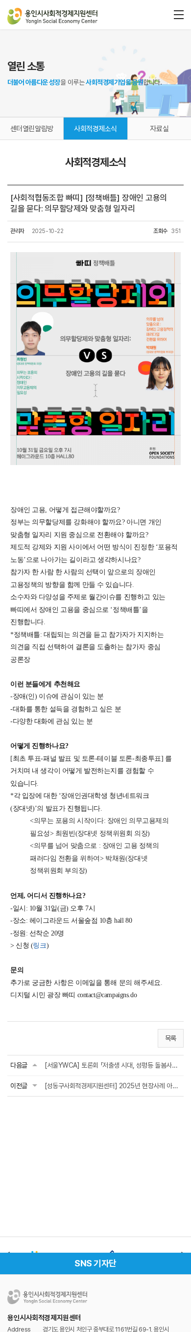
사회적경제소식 (95, 128)
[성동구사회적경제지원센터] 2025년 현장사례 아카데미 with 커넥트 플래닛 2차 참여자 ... (113, 1086)
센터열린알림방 (31, 128)
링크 (39, 945)
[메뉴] (179, 15)
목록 (170, 1038)
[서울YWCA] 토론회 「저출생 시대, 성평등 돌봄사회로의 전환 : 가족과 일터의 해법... (113, 1065)
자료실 (159, 128)
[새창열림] (53, 1250)
